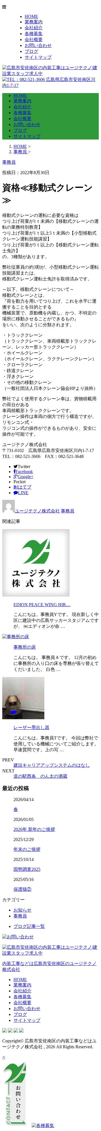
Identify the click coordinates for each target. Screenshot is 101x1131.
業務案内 (34, 21)
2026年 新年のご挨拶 (34, 829)
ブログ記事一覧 (29, 926)
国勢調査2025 (26, 869)
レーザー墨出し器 (31, 727)
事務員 (67, 511)
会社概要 (34, 39)
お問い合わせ (38, 45)
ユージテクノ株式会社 (37, 511)
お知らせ (22, 910)
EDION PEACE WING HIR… (41, 604)
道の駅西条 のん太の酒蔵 (40, 776)
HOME (31, 16)
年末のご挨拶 (26, 849)
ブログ (31, 51)
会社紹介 (34, 27)
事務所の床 (24, 647)
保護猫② (22, 889)
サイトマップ (38, 57)
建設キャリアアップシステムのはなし (51, 765)
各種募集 (34, 33)
